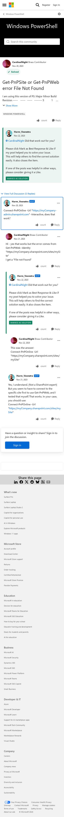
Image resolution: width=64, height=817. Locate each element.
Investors (7, 777)
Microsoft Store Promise (13, 580)
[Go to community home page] (11, 4)
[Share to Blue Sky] (37, 481)
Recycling (49, 808)
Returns (7, 564)
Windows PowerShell (15, 14)
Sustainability (9, 792)
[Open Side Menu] (4, 4)
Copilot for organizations (14, 512)
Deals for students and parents (16, 632)
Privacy (35, 805)
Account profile (10, 548)
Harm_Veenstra (22, 131)
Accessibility (9, 787)
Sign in (17, 445)
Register (46, 4)
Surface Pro (8, 497)
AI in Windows (9, 523)
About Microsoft (10, 761)
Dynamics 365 (9, 663)
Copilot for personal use (13, 518)
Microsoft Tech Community (14, 725)
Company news (10, 766)
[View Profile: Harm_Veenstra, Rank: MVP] (7, 203)
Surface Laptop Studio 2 (13, 507)
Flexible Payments (11, 585)
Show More (11, 105)
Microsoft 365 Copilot (12, 684)
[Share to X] (26, 481)
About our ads (9, 812)
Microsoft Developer (12, 709)
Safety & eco (36, 808)
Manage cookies (48, 805)
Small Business (10, 689)
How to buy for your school (14, 621)
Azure (6, 704)
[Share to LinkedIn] (16, 481)
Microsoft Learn (10, 714)
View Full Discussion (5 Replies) (19, 193)
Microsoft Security (11, 657)
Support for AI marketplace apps (17, 720)
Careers (7, 756)
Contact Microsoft (21, 805)
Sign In (56, 4)
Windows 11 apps (11, 533)
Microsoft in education (13, 600)
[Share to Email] (48, 481)
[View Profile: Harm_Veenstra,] (9, 133)
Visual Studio (9, 741)
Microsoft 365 (9, 668)
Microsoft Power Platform (14, 673)
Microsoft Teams (10, 678)
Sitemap (7, 805)
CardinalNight (20, 62)
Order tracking (9, 569)
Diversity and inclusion (13, 782)
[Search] (38, 5)
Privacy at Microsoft (12, 771)
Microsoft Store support (13, 559)
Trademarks (22, 808)
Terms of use (9, 808)
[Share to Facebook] (21, 481)
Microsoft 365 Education (13, 616)
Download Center (11, 554)
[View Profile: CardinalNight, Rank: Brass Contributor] (6, 64)
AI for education (10, 637)
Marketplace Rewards (12, 735)
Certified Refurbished (12, 575)
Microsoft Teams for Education (16, 611)
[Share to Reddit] (32, 481)
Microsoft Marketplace (13, 730)
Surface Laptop (10, 502)
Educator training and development (18, 626)
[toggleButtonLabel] (59, 14)
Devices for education (12, 606)
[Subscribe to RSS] (43, 481)
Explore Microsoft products (14, 528)
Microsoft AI (9, 652)
